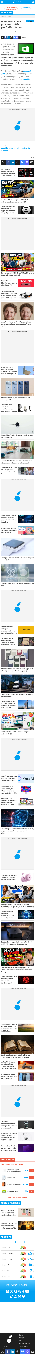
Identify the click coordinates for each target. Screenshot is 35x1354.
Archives (5, 1346)
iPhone (12, 1241)
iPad (17, 1241)
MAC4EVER (18, 2)
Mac (8, 1241)
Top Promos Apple (11, 7)
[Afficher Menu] (2, 2)
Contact (21, 1335)
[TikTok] (11, 1296)
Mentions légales (24, 1343)
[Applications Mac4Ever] (7, 1291)
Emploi (21, 1340)
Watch (21, 1241)
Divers (9, 16)
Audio (26, 1241)
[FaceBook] (23, 1291)
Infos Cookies (23, 1349)
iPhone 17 (5, 1265)
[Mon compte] (33, 2)
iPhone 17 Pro (6, 1259)
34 (25, 37)
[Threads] (19, 1291)
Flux (4, 1349)
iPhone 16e (5, 1277)
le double (26, 79)
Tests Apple (26, 7)
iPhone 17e (5, 1247)
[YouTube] (27, 1291)
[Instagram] (15, 1296)
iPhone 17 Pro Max (8, 1253)
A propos (22, 1338)
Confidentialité (23, 1346)
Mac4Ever (3, 16)
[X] (11, 1291)
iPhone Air (5, 1271)
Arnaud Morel (7, 32)
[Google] (15, 1291)
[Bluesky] (19, 1296)
